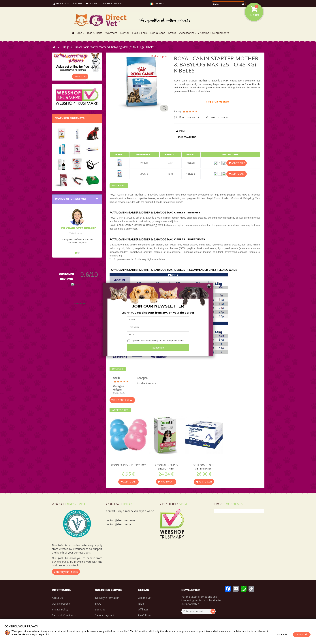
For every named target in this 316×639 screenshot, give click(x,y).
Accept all (301, 634)
